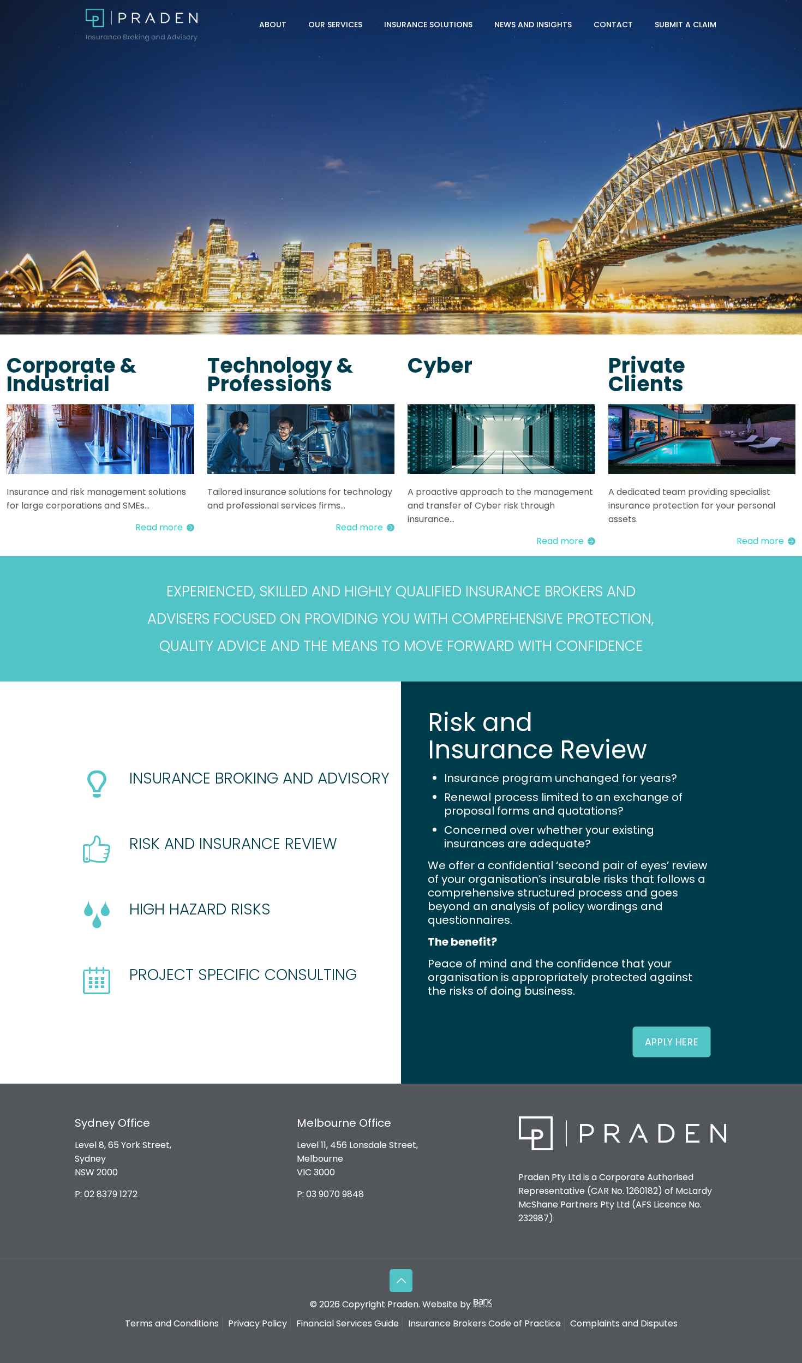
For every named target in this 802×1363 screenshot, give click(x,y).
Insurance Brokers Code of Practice (484, 1323)
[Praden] (141, 24)
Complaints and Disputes (624, 1323)
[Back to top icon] (401, 1280)
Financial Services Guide (347, 1323)
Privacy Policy (257, 1323)
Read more (159, 527)
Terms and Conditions (172, 1323)
